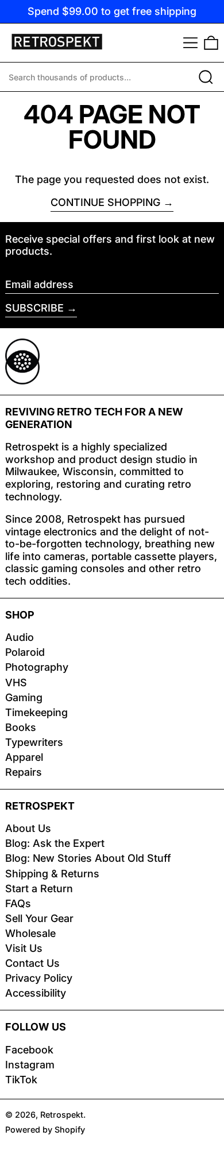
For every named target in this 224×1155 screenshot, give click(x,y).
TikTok (21, 1080)
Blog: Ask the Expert (55, 843)
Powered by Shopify (45, 1129)
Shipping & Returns (52, 874)
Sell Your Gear (39, 918)
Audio (19, 637)
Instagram (30, 1065)
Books (20, 727)
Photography (36, 667)
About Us (28, 828)
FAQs (18, 903)
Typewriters (34, 742)
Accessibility (35, 993)
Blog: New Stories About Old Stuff (88, 858)
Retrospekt (61, 1114)
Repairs (23, 772)
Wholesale (30, 933)
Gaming (24, 697)
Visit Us (24, 948)
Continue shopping (105, 202)
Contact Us (32, 963)
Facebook (29, 1050)
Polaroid (25, 652)
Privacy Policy (38, 978)
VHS (16, 682)
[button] (211, 43)
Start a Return (39, 888)
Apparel (24, 757)
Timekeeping (36, 712)
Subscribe (34, 308)
